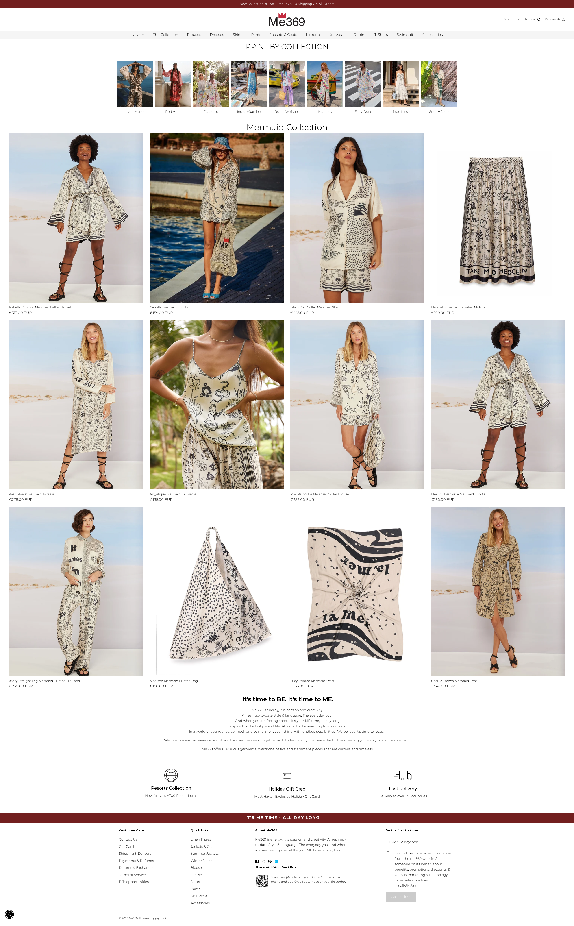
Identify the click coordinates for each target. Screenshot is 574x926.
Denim (359, 35)
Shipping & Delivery (135, 853)
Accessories (432, 35)
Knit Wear (199, 896)
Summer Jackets (205, 853)
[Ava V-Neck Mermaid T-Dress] (76, 404)
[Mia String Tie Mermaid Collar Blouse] (357, 404)
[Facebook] (257, 861)
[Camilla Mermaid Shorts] (217, 218)
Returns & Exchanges (136, 867)
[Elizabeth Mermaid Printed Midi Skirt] (498, 218)
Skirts (237, 35)
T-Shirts (381, 35)
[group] (135, 87)
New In (137, 35)
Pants (256, 35)
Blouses (194, 35)
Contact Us (128, 839)
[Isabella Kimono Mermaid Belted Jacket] (76, 218)
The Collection (165, 35)
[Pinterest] (270, 861)
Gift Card (126, 846)
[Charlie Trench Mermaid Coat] (498, 591)
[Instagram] (263, 861)
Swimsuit (405, 35)
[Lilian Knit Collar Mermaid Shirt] (357, 218)
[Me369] (287, 19)
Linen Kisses (201, 839)
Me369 (133, 918)
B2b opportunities (134, 882)
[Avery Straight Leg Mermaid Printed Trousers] (76, 591)
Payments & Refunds (136, 860)
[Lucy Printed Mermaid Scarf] (357, 591)
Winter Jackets (203, 860)
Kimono (313, 35)
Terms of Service (132, 875)
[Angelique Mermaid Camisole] (217, 404)
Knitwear (337, 35)
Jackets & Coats (283, 35)
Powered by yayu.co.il (153, 918)
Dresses (217, 35)
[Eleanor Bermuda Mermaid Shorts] (498, 404)
